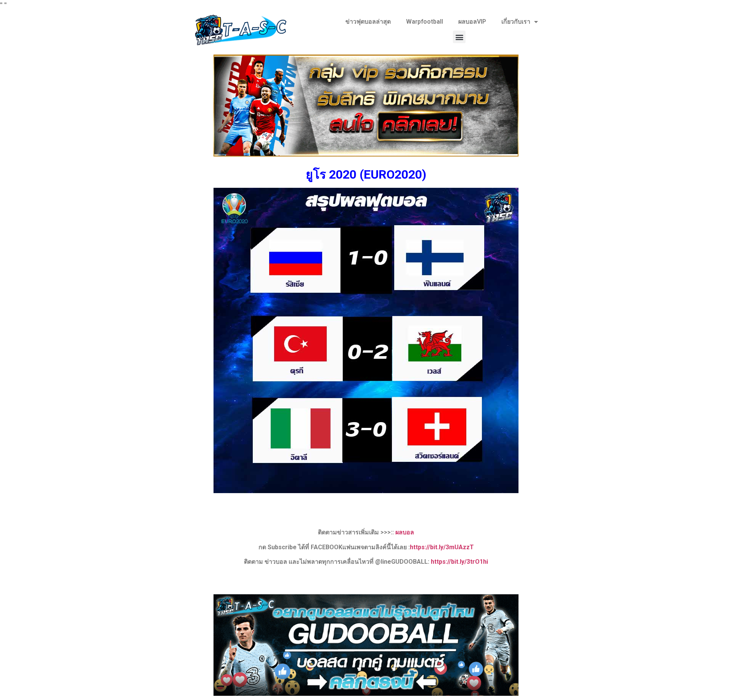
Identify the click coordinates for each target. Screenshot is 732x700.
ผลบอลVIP (472, 21)
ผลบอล (404, 532)
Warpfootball (424, 21)
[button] (459, 37)
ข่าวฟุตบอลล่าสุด (368, 21)
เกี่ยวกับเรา (515, 21)
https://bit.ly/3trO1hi (459, 561)
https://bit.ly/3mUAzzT (442, 547)
